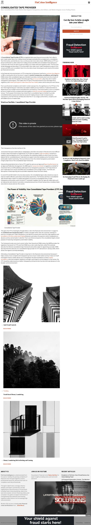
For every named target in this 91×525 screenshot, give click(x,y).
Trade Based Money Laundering (13, 394)
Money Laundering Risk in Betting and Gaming (18, 460)
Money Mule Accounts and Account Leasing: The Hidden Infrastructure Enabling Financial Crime (76, 119)
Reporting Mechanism (50, 164)
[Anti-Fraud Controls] (31, 294)
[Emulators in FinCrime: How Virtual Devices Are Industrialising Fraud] (76, 71)
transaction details (37, 166)
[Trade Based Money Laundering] (31, 359)
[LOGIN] (89, 2)
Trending (5, 391)
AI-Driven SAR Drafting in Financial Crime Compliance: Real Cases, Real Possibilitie (76, 159)
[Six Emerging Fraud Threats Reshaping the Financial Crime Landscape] (76, 169)
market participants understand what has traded (24, 82)
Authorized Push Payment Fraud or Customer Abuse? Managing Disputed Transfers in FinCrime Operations (76, 140)
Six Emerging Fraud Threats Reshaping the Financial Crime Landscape (76, 177)
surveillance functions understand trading (13, 236)
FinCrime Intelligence (46, 2)
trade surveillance (44, 153)
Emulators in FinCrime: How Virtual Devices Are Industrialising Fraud (76, 80)
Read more (7, 328)
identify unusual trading (39, 91)
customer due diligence (52, 73)
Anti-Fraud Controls (9, 325)
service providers (37, 79)
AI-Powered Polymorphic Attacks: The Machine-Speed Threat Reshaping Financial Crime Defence (76, 99)
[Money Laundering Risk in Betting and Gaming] (31, 429)
